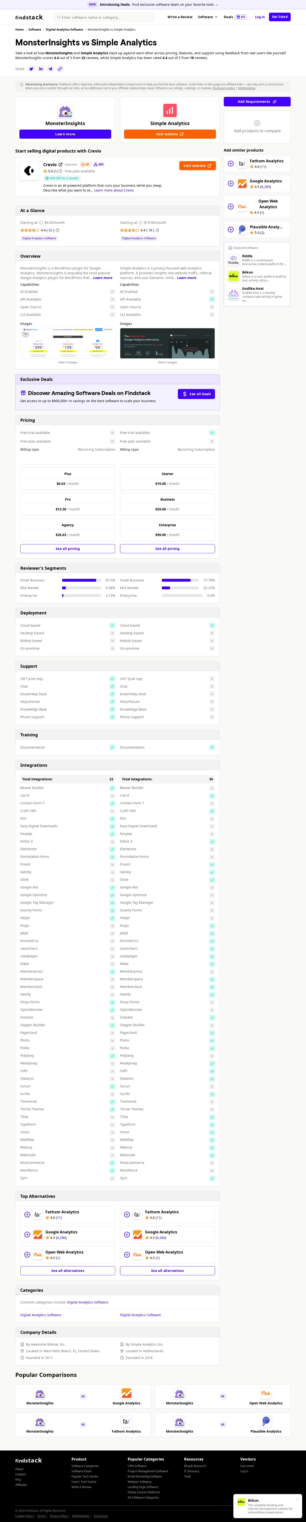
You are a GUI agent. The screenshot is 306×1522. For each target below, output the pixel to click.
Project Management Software (148, 1471)
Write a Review (180, 17)
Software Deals (81, 1471)
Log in (260, 17)
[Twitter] (31, 69)
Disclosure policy (224, 88)
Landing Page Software (143, 1487)
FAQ (18, 1480)
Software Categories (85, 1466)
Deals (234, 17)
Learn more (102, 277)
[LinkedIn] (41, 69)
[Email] (50, 69)
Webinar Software (140, 1482)
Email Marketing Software (145, 1476)
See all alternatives (67, 1270)
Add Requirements (254, 101)
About (19, 1469)
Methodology (247, 88)
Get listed (280, 17)
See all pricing (68, 548)
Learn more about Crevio (114, 190)
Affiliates (21, 1485)
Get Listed (247, 1466)
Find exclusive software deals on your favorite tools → (175, 4)
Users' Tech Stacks (83, 1482)
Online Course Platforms (144, 1492)
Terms (41, 1516)
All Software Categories (143, 1497)
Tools (187, 1476)
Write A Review (81, 1487)
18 (150, 230)
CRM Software (137, 1466)
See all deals (200, 394)
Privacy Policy (59, 1516)
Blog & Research (195, 1466)
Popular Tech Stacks (84, 1476)
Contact (20, 1474)
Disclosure (101, 1516)
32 (51, 230)
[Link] (60, 69)
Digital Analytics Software (39, 238)
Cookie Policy (24, 1516)
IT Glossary (191, 1471)
